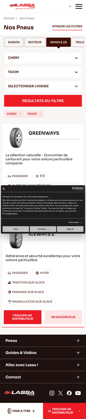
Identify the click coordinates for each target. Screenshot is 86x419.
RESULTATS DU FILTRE (43, 101)
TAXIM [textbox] (13, 72)
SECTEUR (35, 42)
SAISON (14, 42)
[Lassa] (22, 6)
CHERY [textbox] (13, 58)
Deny (16, 229)
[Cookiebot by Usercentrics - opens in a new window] (73, 188)
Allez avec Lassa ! (21, 365)
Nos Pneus (27, 18)
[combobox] (43, 58)
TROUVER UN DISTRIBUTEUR (22, 317)
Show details (74, 222)
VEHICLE (58, 42)
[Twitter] (60, 393)
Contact (13, 377)
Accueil (9, 18)
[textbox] (43, 86)
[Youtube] (78, 393)
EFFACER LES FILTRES (67, 26)
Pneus (11, 340)
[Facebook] (69, 393)
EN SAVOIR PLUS (63, 317)
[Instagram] (52, 393)
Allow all (70, 229)
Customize (42, 229)
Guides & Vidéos (21, 352)
